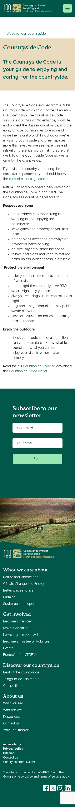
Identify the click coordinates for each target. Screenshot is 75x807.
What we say (13, 703)
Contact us (11, 723)
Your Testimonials (16, 730)
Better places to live (18, 590)
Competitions (13, 686)
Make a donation (16, 628)
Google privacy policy (18, 776)
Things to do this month (21, 679)
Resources (11, 717)
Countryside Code (37, 366)
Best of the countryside (21, 672)
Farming (9, 597)
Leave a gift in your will (20, 635)
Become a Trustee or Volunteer (27, 641)
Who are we (12, 710)
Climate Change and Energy (24, 584)
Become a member (17, 621)
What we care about (25, 570)
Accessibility (12, 744)
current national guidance (28, 179)
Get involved (17, 614)
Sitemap (9, 753)
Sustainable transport (19, 604)
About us (13, 696)
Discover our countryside (26, 34)
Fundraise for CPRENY (20, 655)
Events (8, 648)
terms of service (50, 776)
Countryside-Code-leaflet (28, 371)
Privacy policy (13, 748)
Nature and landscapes (20, 577)
